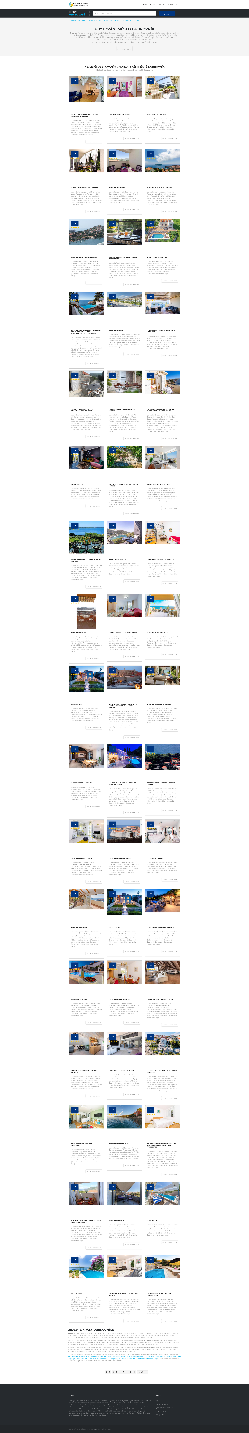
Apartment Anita (78, 632)
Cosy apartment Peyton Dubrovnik (81, 1144)
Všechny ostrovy (160, 1415)
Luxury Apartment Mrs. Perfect (85, 188)
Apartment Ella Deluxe (157, 632)
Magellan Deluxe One (156, 114)
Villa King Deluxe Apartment (159, 704)
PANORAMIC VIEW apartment (159, 484)
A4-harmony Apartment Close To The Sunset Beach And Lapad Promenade (161, 1145)
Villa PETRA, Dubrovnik (157, 257)
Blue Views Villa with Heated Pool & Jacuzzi (162, 1071)
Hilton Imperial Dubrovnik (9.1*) (146, 1359)
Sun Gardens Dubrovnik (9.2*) (137, 1357)
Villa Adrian (76, 1294)
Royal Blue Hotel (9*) (128, 1359)
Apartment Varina (79, 928)
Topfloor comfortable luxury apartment (123, 258)
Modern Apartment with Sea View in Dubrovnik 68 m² (86, 1221)
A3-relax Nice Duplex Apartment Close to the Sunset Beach (161, 410)
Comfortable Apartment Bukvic (123, 632)
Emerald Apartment (118, 559)
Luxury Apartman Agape (81, 783)
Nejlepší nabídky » (124, 50)
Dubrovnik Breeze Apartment (122, 1071)
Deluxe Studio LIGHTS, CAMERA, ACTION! (84, 1071)
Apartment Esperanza (119, 1144)
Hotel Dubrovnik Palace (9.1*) (116, 1357)
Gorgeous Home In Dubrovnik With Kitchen (124, 485)
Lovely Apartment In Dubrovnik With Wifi (161, 331)
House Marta (77, 484)
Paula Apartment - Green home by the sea (86, 560)
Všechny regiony (160, 1411)
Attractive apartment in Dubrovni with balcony (82, 410)
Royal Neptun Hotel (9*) (98, 1357)
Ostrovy (143, 5)
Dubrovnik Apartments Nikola (160, 559)
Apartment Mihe (116, 330)
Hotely (170, 5)
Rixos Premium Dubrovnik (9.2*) (78, 1357)
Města (161, 5)
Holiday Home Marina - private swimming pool (122, 783)
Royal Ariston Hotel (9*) (79, 1359)
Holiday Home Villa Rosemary (160, 999)
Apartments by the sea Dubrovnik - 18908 (162, 783)
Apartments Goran (117, 188)
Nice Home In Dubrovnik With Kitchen (122, 410)
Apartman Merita (116, 1220)
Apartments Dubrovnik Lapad (84, 257)
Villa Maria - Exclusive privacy (160, 928)
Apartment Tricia (154, 858)
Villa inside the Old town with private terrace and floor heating (123, 705)
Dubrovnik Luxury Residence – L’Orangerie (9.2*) (104, 1359)
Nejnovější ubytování (161, 1404)
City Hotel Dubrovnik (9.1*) (156, 1357)
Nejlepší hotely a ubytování (163, 1408)
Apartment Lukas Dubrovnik (159, 188)
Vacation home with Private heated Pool (159, 1294)
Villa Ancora (152, 1220)
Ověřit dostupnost (94, 142)
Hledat (167, 15)
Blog (178, 5)
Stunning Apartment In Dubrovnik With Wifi (124, 1294)
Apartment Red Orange (119, 999)
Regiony (153, 5)
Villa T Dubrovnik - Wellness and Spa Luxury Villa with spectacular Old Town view (85, 332)
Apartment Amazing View (120, 858)
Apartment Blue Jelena (81, 858)
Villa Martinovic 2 (79, 999)
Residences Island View (119, 114)
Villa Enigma (76, 704)
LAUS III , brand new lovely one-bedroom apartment (85, 115)
